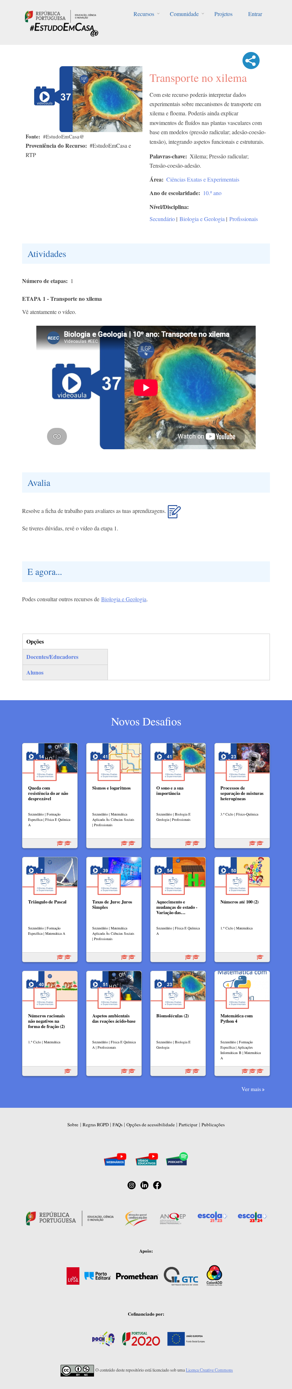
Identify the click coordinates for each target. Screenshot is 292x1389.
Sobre (72, 1124)
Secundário (162, 218)
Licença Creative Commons (209, 1370)
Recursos (144, 13)
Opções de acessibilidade (150, 1124)
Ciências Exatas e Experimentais (202, 179)
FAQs (117, 1124)
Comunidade (184, 13)
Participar (188, 1124)
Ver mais (251, 1088)
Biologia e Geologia (202, 218)
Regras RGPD (96, 1124)
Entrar (255, 13)
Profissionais (243, 218)
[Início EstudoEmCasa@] (60, 15)
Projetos (223, 13)
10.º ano (212, 192)
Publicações (213, 1124)
